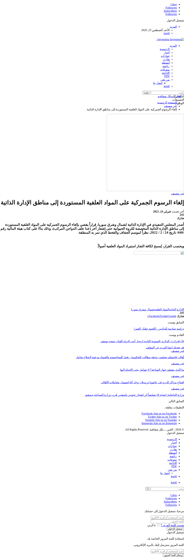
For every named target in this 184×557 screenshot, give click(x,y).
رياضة (166, 66)
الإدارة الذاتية (176, 309)
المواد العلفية (161, 309)
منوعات (165, 69)
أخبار (167, 52)
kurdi (167, 33)
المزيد (173, 26)
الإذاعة (166, 72)
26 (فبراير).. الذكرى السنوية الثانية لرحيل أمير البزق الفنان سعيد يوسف (142, 341)
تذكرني (151, 525)
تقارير (166, 59)
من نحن (165, 79)
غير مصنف (177, 193)
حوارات (165, 55)
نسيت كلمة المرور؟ (172, 525)
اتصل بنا (157, 83)
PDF (167, 76)
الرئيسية (165, 49)
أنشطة (166, 62)
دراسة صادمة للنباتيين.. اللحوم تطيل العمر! (159, 328)
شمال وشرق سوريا (142, 309)
